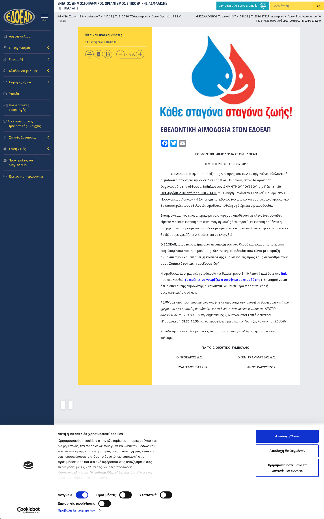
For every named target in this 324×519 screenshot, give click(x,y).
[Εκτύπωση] (89, 54)
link (284, 273)
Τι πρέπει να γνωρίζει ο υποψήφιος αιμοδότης (222, 279)
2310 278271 (263, 16)
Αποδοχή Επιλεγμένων (287, 451)
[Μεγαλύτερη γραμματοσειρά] (140, 54)
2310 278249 (313, 20)
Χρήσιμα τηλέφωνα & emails (238, 5)
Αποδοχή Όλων (287, 436)
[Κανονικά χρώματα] (108, 54)
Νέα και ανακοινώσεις (103, 34)
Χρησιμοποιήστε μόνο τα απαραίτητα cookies (287, 467)
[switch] (125, 494)
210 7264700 (127, 16)
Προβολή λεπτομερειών (76, 510)
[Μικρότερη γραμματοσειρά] (121, 54)
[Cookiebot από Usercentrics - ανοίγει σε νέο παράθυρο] (28, 510)
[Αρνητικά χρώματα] (98, 54)
